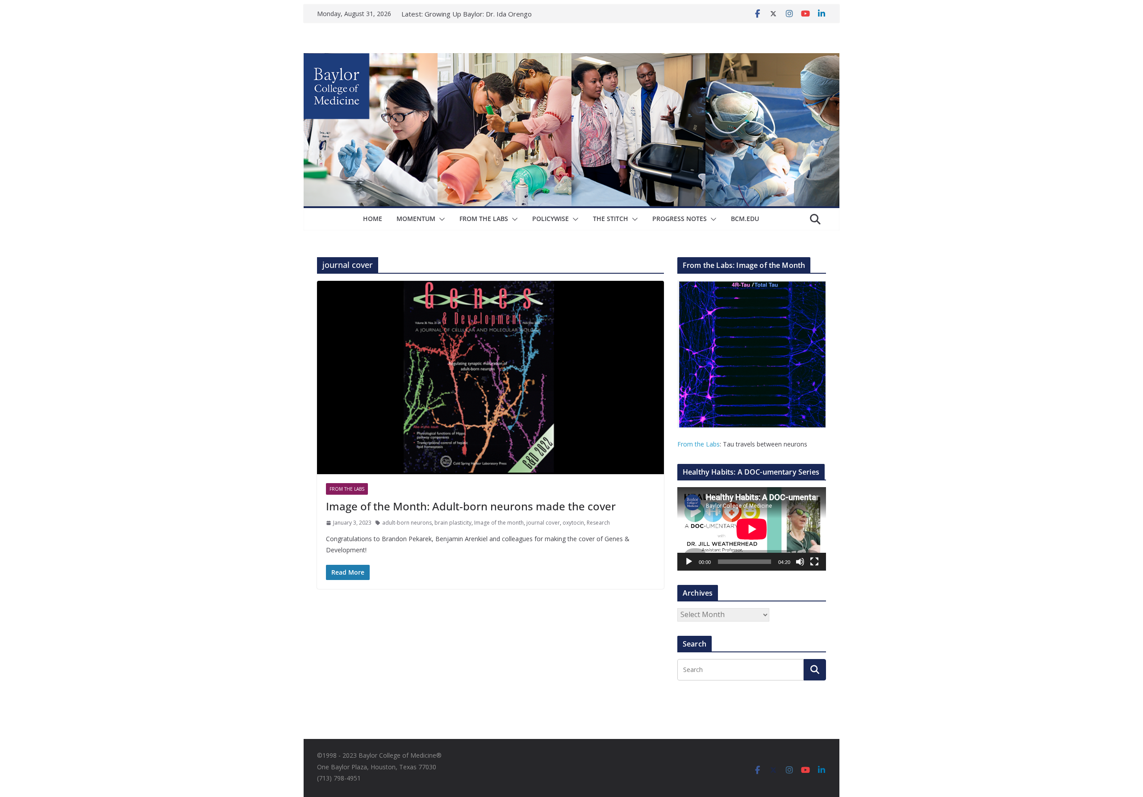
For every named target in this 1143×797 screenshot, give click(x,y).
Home (372, 218)
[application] (751, 529)
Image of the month (499, 522)
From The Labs (483, 218)
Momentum (415, 218)
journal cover (543, 522)
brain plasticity (452, 522)
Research (598, 522)
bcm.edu (745, 218)
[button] (440, 219)
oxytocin (573, 522)
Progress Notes (679, 218)
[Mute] (800, 561)
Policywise (550, 218)
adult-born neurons (407, 522)
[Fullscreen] (814, 561)
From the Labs (698, 444)
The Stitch (610, 218)
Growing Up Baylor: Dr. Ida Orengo (478, 13)
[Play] (688, 561)
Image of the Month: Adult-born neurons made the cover (471, 506)
